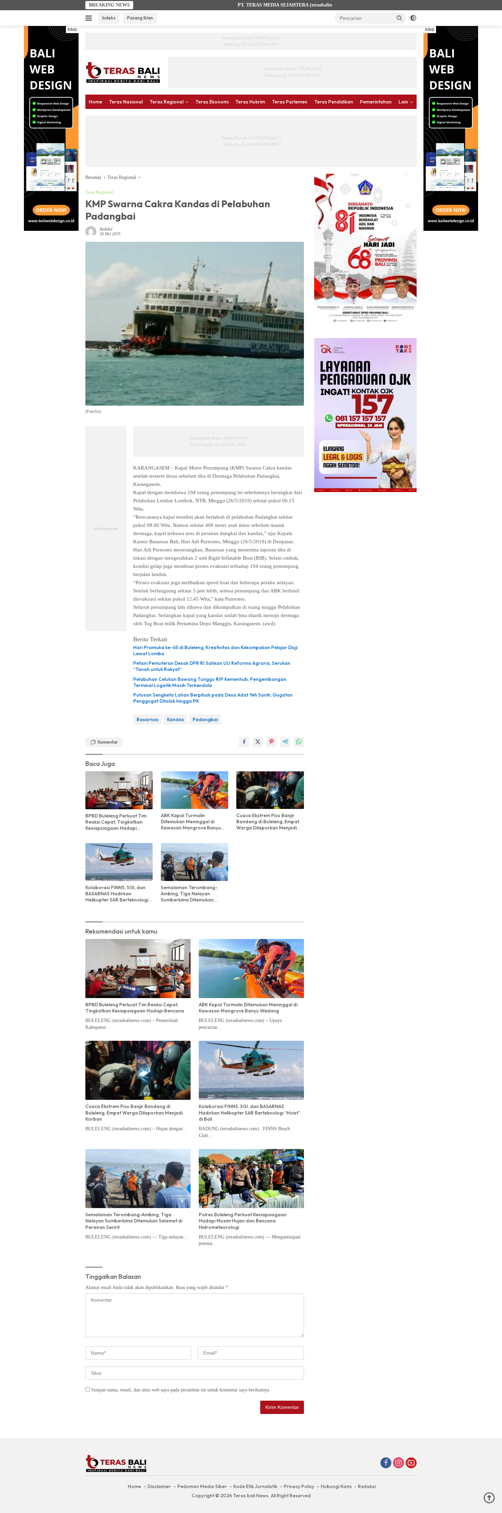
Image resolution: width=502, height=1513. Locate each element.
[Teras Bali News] (123, 71)
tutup (72, 29)
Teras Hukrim (250, 102)
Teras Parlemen (289, 102)
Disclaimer (159, 1486)
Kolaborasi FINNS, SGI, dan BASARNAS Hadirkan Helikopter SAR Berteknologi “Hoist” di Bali (116, 893)
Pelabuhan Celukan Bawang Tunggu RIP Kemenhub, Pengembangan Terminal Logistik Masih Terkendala (209, 682)
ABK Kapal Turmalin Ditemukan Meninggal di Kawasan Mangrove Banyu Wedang (191, 821)
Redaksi (106, 229)
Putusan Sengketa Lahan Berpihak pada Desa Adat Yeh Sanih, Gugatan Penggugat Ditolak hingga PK (213, 698)
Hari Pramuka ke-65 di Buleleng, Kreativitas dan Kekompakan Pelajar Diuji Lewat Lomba (215, 650)
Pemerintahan (376, 102)
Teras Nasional (126, 102)
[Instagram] (398, 1463)
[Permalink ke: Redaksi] (90, 231)
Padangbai (205, 719)
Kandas (175, 719)
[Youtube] (411, 1463)
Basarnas (147, 719)
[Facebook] (385, 1463)
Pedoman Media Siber (202, 1486)
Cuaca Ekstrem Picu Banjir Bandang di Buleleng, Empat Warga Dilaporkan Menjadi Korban (267, 821)
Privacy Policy (299, 1486)
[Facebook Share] (244, 742)
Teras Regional (166, 102)
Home (95, 102)
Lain (403, 102)
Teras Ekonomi (211, 102)
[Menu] (90, 18)
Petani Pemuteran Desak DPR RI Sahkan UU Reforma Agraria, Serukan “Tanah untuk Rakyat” (211, 666)
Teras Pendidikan (333, 102)
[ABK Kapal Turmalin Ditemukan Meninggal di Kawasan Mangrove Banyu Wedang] (194, 790)
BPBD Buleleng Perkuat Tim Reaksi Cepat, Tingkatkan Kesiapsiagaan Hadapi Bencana (116, 822)
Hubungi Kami (336, 1486)
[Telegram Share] (285, 742)
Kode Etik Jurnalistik (255, 1486)
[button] (399, 17)
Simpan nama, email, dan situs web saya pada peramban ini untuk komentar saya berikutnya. (180, 1389)
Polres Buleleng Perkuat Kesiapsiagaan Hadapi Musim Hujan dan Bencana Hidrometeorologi (243, 1220)
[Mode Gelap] (413, 18)
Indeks (108, 17)
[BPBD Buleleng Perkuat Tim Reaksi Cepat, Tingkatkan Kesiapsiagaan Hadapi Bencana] (119, 790)
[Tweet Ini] (258, 742)
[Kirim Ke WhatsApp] (299, 742)
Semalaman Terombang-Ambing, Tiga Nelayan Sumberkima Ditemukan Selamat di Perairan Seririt (190, 893)
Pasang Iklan (140, 17)
